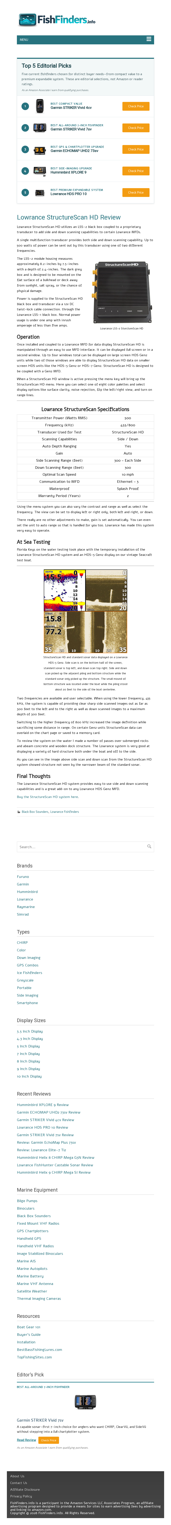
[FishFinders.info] (56, 27)
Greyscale (25, 980)
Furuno (23, 876)
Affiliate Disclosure (25, 1489)
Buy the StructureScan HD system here (47, 797)
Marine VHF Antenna (35, 1283)
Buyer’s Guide (29, 1334)
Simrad (23, 914)
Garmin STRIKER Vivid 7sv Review (45, 1134)
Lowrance (25, 899)
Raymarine (26, 906)
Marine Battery (30, 1276)
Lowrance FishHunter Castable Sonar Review (55, 1165)
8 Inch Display (28, 1061)
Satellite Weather (32, 1291)
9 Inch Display (28, 1068)
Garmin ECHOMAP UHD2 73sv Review (48, 1112)
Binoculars (25, 1208)
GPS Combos (27, 965)
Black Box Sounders (35, 812)
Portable (24, 987)
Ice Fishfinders (29, 972)
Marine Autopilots (32, 1268)
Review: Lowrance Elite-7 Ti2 (41, 1149)
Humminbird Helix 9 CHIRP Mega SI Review (54, 1172)
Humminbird (27, 891)
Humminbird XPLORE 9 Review (43, 1104)
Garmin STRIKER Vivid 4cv (71, 107)
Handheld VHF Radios (35, 1246)
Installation (26, 1342)
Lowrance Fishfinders (64, 812)
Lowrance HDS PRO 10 (69, 194)
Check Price (136, 106)
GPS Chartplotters (32, 1230)
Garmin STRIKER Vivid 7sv (71, 129)
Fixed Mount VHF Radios (38, 1223)
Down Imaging (28, 957)
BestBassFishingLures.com (39, 1349)
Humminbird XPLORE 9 (69, 172)
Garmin (23, 884)
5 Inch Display (28, 1046)
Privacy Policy (21, 1496)
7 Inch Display (28, 1053)
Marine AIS (26, 1261)
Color (21, 950)
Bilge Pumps (27, 1200)
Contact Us (18, 1483)
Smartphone (27, 1002)
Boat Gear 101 (28, 1327)
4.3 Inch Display (30, 1038)
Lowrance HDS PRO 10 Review (42, 1127)
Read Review (26, 1440)
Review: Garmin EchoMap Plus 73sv (46, 1142)
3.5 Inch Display (30, 1031)
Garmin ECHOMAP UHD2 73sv (74, 151)
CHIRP (22, 942)
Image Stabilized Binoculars (40, 1253)
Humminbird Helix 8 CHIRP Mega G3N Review (55, 1157)
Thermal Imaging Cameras (39, 1298)
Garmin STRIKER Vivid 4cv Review (45, 1119)
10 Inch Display (29, 1076)
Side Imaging (27, 995)
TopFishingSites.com (34, 1357)
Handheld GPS (29, 1238)
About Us (17, 1476)
